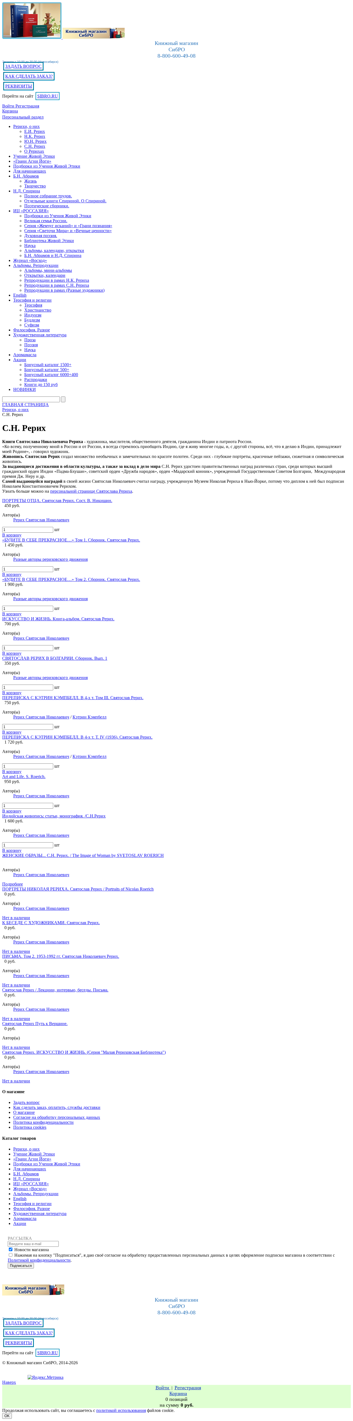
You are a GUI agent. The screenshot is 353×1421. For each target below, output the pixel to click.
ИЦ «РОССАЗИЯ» (31, 1183)
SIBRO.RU (47, 96)
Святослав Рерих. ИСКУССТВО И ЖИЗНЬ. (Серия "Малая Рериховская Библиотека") (84, 1052)
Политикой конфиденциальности (39, 1260)
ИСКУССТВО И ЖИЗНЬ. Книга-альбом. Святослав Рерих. (58, 618)
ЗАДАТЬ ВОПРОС (23, 66)
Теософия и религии (32, 1203)
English (19, 1198)
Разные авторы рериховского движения (50, 559)
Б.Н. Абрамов (26, 1173)
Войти (8, 106)
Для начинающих (29, 1169)
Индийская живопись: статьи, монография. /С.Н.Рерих (54, 816)
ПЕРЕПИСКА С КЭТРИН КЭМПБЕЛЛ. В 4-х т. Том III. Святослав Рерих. (72, 697)
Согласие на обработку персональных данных (56, 1117)
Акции (19, 1223)
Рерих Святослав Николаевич (41, 520)
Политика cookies (29, 1127)
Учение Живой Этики (34, 1154)
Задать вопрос (26, 1102)
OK (7, 1416)
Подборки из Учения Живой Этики (46, 1164)
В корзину (12, 535)
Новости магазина (31, 1249)
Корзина (10, 111)
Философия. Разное (31, 1208)
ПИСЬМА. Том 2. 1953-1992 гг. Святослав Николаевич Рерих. (60, 956)
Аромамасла (24, 1218)
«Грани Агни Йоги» (32, 1159)
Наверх (9, 1382)
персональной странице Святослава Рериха (91, 491)
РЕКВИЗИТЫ (18, 86)
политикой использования (121, 1410)
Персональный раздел (23, 117)
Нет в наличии (16, 917)
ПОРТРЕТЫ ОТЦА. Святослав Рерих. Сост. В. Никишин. (57, 500)
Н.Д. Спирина (26, 1178)
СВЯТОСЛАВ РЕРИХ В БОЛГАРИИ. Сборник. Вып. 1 (54, 658)
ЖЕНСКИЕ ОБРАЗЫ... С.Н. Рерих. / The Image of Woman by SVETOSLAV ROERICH (83, 855)
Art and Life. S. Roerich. (24, 776)
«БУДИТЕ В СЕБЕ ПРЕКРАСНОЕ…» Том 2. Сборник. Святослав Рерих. (71, 579)
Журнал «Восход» (30, 1188)
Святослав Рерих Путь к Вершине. (35, 1023)
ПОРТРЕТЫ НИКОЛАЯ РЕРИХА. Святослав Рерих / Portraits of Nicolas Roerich (78, 889)
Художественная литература (39, 1213)
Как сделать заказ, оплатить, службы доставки (56, 1107)
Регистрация (27, 106)
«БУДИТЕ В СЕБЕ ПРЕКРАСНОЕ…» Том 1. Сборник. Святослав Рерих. (71, 540)
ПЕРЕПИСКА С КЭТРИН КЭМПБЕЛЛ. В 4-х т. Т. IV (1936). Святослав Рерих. (77, 737)
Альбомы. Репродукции (35, 1193)
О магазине (24, 1112)
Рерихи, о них (26, 1149)
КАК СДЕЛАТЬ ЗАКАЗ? (29, 76)
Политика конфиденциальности (43, 1122)
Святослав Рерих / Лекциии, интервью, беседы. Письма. (55, 990)
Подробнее (12, 884)
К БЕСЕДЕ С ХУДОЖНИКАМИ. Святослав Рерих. (51, 922)
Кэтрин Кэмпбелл (89, 717)
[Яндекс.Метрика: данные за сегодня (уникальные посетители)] (45, 1377)
